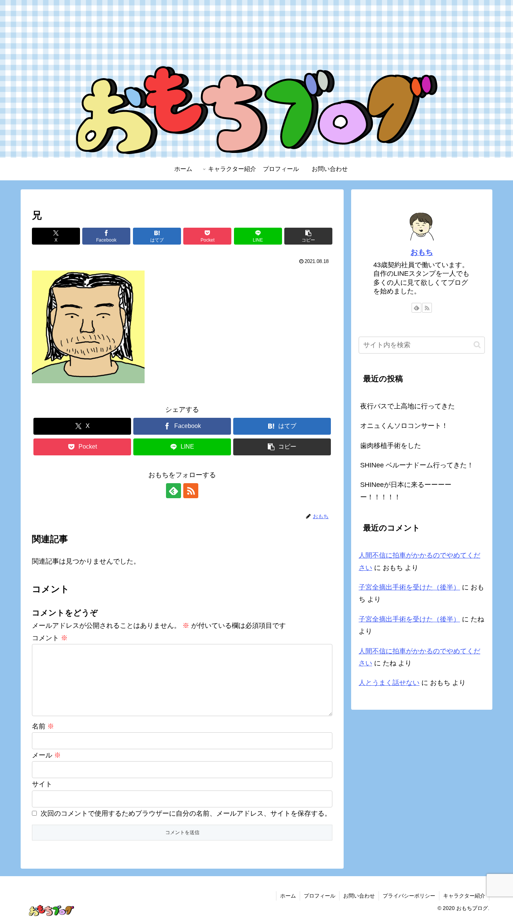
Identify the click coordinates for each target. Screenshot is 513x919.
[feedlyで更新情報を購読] (173, 490)
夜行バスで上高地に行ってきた (407, 406)
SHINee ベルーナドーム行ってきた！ (417, 465)
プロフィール (319, 896)
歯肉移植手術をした (390, 445)
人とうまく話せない (389, 682)
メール (46, 755)
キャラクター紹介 (464, 896)
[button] (308, 236)
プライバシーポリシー (409, 896)
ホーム (288, 896)
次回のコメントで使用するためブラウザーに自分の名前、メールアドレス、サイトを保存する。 (186, 813)
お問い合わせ (359, 896)
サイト (42, 784)
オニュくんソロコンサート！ (404, 425)
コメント (50, 638)
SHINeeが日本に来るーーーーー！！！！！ (405, 490)
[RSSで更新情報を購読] (190, 490)
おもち (421, 252)
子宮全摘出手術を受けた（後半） (409, 587)
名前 (43, 726)
